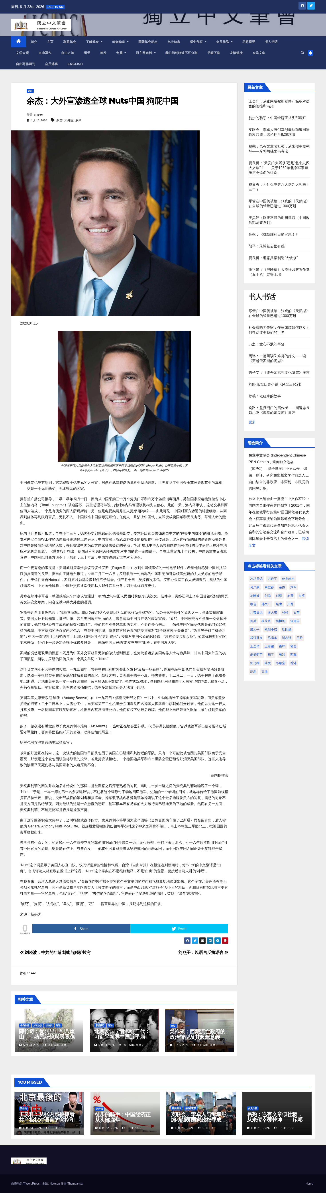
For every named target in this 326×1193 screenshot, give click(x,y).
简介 (34, 42)
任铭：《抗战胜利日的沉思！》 (274, 234)
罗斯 (78, 120)
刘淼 (268, 595)
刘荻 (279, 595)
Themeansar (75, 1183)
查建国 (295, 621)
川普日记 (256, 612)
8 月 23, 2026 (32, 1128)
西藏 (293, 654)
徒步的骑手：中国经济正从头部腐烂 (277, 118)
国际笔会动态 (148, 42)
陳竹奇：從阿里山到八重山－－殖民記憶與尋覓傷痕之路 (47, 1036)
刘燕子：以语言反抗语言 (201, 952)
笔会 (293, 646)
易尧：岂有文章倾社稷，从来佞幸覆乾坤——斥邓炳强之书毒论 (274, 1119)
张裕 (285, 612)
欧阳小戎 (271, 629)
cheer (38, 114)
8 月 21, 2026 (184, 1128)
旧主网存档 (144, 53)
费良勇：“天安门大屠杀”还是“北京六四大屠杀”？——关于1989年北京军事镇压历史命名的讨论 (279, 168)
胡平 (271, 654)
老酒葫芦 (256, 654)
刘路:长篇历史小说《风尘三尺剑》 (276, 384)
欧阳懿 (286, 629)
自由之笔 (67, 53)
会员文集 (259, 53)
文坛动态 (173, 42)
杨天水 (266, 621)
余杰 (59, 120)
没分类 (49, 1025)
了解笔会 (93, 42)
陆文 (268, 663)
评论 (30, 91)
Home (309, 1183)
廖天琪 (272, 612)
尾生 (279, 604)
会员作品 (223, 42)
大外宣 (69, 120)
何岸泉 (254, 587)
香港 (293, 663)
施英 (253, 621)
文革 (296, 612)
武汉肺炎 (256, 638)
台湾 (302, 595)
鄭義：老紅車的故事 (265, 396)
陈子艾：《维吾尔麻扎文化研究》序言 (279, 372)
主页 (50, 42)
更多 (252, 422)
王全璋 (254, 646)
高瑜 (264, 671)
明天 (87, 53)
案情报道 (176, 1108)
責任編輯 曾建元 (58, 1045)
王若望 (269, 646)
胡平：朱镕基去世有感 (267, 246)
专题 (120, 53)
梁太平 (254, 629)
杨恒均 (280, 621)
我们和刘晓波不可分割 (181, 53)
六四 (293, 587)
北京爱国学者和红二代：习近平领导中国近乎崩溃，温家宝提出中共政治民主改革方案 (122, 1039)
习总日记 (256, 579)
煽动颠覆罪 (190, 1108)
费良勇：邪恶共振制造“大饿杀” (273, 258)
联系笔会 (69, 42)
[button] (302, 53)
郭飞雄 (254, 663)
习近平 (272, 579)
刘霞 (290, 595)
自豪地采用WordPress (26, 1183)
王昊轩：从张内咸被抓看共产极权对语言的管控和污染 (47, 1119)
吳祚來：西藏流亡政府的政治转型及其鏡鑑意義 (197, 1034)
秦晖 (282, 646)
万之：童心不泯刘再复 (267, 344)
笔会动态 (119, 42)
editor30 (57, 1128)
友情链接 (236, 53)
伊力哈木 (288, 579)
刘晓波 (254, 595)
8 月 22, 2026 (108, 1128)
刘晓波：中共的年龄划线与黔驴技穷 (57, 952)
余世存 (269, 587)
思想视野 (248, 42)
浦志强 (286, 638)
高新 (253, 671)
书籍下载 (213, 53)
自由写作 (45, 53)
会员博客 (51, 64)
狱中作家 (197, 42)
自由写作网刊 (25, 64)
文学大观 (22, 53)
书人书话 (271, 42)
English (75, 64)
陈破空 (280, 663)
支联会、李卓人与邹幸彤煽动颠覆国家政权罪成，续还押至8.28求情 (198, 1119)
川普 (290, 604)
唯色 (253, 604)
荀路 (282, 654)
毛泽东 (272, 638)
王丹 (300, 638)
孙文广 (266, 604)
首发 (103, 53)
